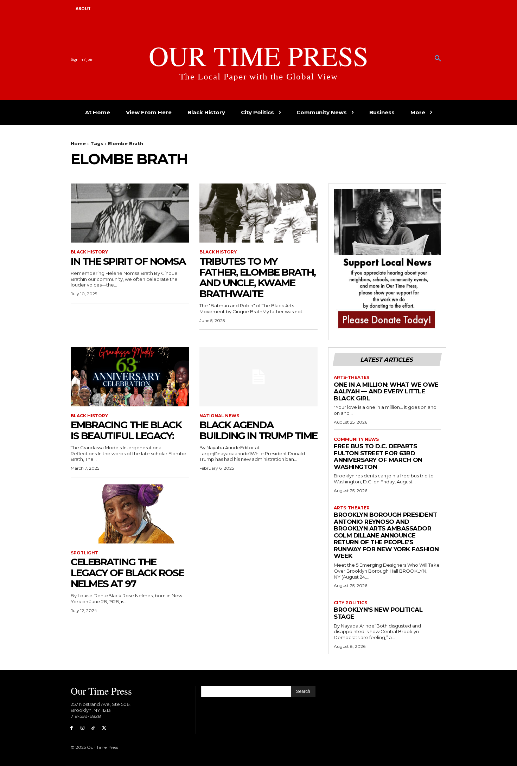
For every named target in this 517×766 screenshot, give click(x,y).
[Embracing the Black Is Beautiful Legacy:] (130, 376)
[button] (437, 58)
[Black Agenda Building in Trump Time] (258, 376)
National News (219, 415)
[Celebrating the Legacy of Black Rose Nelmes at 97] (130, 513)
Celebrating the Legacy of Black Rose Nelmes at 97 (127, 573)
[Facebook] (71, 728)
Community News (356, 439)
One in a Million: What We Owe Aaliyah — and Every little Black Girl (386, 391)
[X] (104, 728)
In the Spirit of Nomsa (128, 261)
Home (78, 143)
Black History (89, 252)
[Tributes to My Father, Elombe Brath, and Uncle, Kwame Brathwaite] (258, 213)
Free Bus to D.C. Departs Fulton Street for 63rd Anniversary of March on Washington (378, 456)
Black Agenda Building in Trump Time (258, 430)
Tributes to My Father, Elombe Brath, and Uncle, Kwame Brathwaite (257, 277)
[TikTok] (93, 728)
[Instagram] (82, 728)
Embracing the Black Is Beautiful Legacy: (126, 430)
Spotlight (84, 553)
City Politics (350, 602)
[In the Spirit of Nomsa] (130, 213)
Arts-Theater (352, 377)
